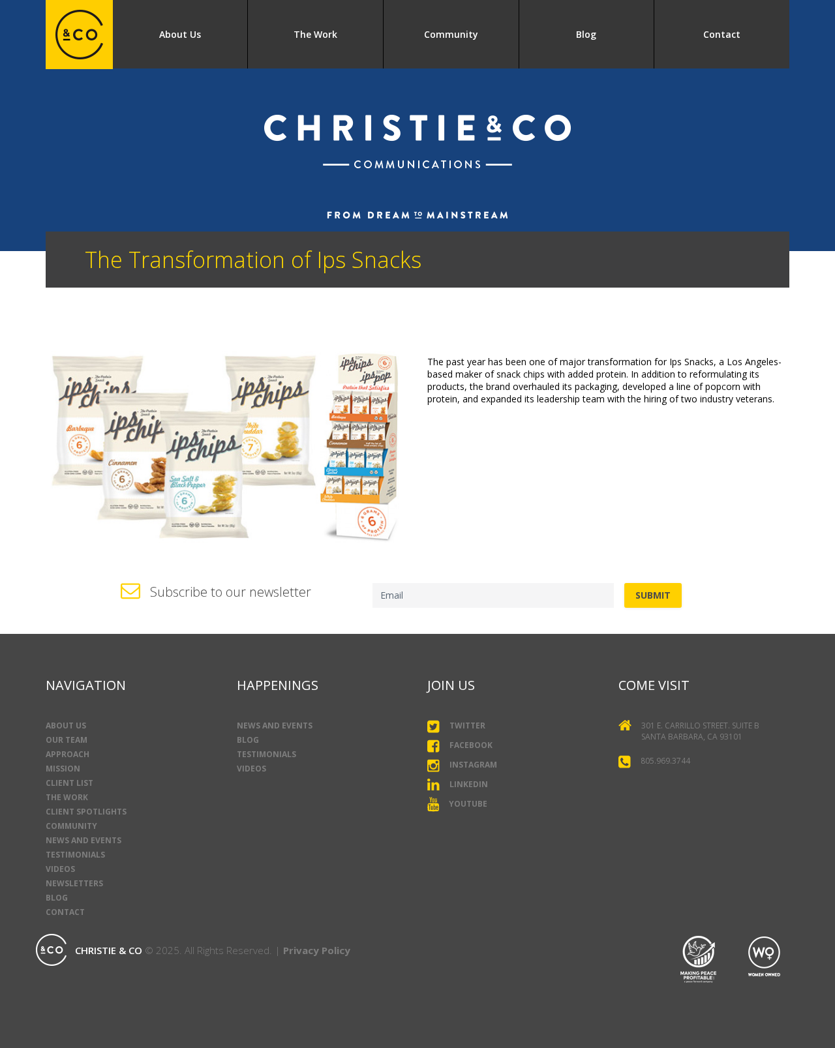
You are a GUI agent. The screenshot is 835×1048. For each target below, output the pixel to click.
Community (451, 34)
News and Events (83, 840)
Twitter (467, 725)
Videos (60, 869)
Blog (586, 34)
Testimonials (75, 854)
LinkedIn (468, 784)
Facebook (471, 745)
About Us (180, 34)
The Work (315, 34)
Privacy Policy (316, 950)
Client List (69, 782)
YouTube (468, 803)
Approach (67, 754)
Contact (721, 34)
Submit (653, 595)
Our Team (66, 739)
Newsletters (74, 883)
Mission (63, 768)
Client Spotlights (86, 811)
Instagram (473, 764)
